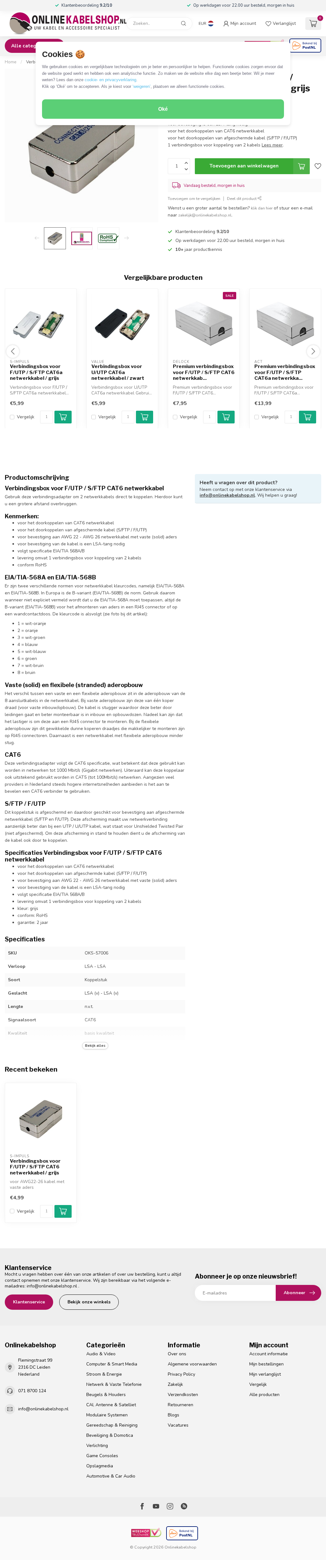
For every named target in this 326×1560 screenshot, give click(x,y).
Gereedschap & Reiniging (112, 1425)
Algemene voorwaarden (192, 1364)
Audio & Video (101, 1354)
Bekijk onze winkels (88, 1302)
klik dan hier (262, 208)
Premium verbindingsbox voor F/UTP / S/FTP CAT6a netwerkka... (284, 372)
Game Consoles (102, 1456)
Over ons (177, 1354)
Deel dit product (242, 198)
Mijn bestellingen (266, 1364)
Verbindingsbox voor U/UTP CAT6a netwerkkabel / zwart (117, 372)
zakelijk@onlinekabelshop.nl (204, 215)
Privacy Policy (181, 1374)
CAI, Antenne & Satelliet (111, 1405)
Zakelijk (175, 1384)
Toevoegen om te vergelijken (194, 198)
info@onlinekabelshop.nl (227, 495)
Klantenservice (29, 1302)
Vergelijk (25, 416)
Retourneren (180, 1405)
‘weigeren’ (141, 86)
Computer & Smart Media (111, 1364)
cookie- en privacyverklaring (110, 79)
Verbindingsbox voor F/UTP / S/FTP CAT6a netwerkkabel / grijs (36, 372)
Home (11, 62)
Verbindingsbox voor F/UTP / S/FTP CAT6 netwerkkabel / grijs (35, 1167)
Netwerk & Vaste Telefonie (114, 1384)
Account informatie (268, 1354)
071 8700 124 (32, 1391)
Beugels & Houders (106, 1395)
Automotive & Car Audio (110, 1476)
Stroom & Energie (104, 1374)
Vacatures (178, 1425)
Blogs (173, 1415)
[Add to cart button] (63, 1211)
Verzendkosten (183, 1395)
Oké (163, 109)
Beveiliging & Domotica (109, 1435)
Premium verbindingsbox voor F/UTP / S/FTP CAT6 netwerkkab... (204, 372)
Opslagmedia (99, 1466)
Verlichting (97, 1446)
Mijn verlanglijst (265, 1374)
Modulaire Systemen (107, 1415)
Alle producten (264, 1395)
